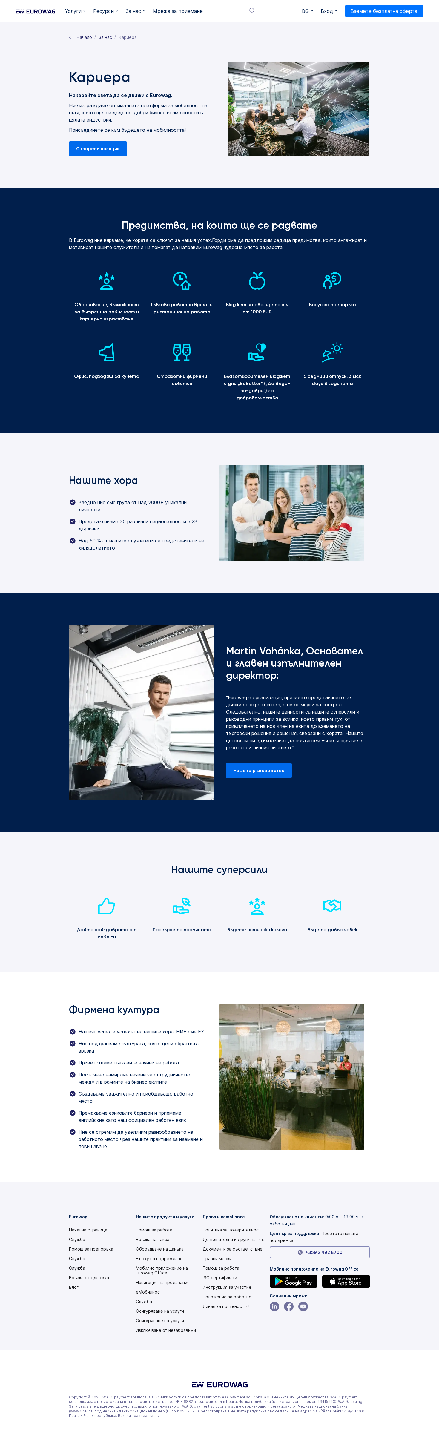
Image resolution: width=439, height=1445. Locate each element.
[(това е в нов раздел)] (293, 1281)
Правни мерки (217, 1258)
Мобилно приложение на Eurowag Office (162, 1270)
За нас (105, 37)
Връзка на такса (152, 1239)
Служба (77, 1239)
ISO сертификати (220, 1277)
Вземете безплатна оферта (384, 11)
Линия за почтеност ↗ (226, 1306)
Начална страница (88, 1230)
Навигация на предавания (163, 1282)
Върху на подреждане (159, 1258)
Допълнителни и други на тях (233, 1239)
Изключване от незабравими (166, 1330)
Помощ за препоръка (91, 1249)
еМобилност (149, 1292)
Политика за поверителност (232, 1230)
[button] (75, 11)
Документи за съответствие (233, 1249)
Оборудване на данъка (160, 1249)
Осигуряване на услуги (160, 1311)
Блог (74, 1287)
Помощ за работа (154, 1230)
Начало (84, 37)
